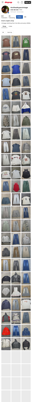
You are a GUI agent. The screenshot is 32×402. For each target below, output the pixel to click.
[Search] (18, 2)
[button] (16, 10)
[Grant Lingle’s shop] (5, 10)
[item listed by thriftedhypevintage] (6, 41)
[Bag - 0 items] (22, 2)
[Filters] (3, 32)
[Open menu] (2, 2)
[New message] (25, 17)
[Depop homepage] (8, 2)
